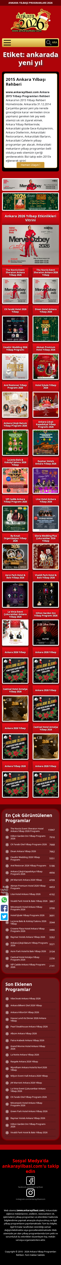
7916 (52, 837)
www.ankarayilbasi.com (22, 92)
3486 (52, 929)
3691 (52, 915)
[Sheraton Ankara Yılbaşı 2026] (30, 184)
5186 (52, 865)
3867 (52, 901)
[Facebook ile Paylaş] (4, 908)
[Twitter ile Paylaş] (4, 916)
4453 (52, 887)
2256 (52, 958)
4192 (52, 894)
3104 (52, 951)
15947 (51, 829)
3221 (52, 944)
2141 (52, 965)
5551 (52, 858)
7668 (52, 844)
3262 (52, 937)
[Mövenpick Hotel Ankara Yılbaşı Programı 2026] (30, 201)
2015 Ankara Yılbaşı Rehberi (26, 81)
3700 (52, 908)
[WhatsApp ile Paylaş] (4, 900)
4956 (52, 872)
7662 (52, 851)
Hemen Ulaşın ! (30, 165)
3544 (52, 922)
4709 (52, 880)
